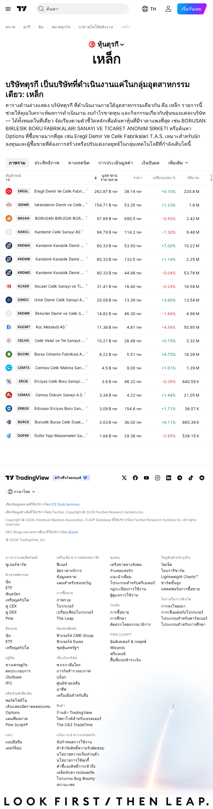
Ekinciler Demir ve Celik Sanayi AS (60, 313)
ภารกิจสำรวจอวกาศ (74, 670)
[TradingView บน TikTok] (191, 478)
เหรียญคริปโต (17, 600)
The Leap (65, 618)
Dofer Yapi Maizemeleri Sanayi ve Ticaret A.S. (59, 435)
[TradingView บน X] (124, 478)
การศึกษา (118, 618)
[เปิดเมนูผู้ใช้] (8, 8)
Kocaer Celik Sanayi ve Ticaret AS (60, 286)
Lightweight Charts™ (179, 576)
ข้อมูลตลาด (66, 576)
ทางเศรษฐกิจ (16, 664)
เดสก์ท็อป (13, 748)
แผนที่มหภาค (17, 718)
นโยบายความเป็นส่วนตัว (78, 754)
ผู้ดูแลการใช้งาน (124, 595)
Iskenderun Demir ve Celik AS (59, 204)
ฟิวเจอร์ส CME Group (75, 635)
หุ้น (8, 581)
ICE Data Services (65, 504)
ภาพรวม (64, 600)
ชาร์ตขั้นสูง (171, 582)
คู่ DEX (11, 612)
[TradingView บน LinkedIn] (169, 478)
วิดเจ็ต (166, 564)
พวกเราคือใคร (69, 664)
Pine (9, 618)
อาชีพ (61, 689)
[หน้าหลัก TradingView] (22, 9)
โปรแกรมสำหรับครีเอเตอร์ (132, 582)
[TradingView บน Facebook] (135, 478)
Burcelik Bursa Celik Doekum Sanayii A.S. (60, 422)
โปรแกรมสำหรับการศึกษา (183, 624)
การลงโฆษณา (173, 606)
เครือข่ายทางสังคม (126, 564)
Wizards (117, 647)
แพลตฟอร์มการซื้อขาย (180, 588)
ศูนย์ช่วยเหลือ (68, 683)
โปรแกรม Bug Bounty (76, 778)
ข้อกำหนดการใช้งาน (74, 741)
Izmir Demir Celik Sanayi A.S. (59, 299)
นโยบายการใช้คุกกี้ (73, 760)
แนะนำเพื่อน (120, 576)
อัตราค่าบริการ (69, 570)
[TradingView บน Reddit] (202, 478)
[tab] (17, 162)
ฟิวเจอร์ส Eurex (70, 641)
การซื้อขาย (119, 612)
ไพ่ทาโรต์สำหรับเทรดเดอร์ (79, 718)
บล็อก (61, 677)
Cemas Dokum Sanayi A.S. (59, 394)
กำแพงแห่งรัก (121, 570)
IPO (9, 683)
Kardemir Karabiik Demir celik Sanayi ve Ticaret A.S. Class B (60, 259)
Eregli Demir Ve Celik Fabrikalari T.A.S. (59, 191)
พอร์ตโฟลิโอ (16, 700)
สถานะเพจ (66, 784)
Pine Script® (17, 724)
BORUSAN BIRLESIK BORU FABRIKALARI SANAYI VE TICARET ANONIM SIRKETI (60, 218)
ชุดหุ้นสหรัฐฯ (68, 647)
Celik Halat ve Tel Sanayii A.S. (60, 340)
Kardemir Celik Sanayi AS (57, 231)
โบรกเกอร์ (65, 606)
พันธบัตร (13, 593)
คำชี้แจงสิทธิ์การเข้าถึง (76, 766)
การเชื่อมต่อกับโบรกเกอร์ (182, 612)
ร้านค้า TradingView (74, 712)
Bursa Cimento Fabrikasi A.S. (59, 354)
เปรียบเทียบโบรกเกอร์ (75, 612)
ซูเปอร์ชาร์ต (16, 564)
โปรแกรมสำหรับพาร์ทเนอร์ (184, 618)
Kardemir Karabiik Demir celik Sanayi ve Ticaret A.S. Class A (60, 245)
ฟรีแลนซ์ (118, 653)
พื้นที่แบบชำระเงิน (125, 659)
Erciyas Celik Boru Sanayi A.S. (59, 381)
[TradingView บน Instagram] (157, 478)
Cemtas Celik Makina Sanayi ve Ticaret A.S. (60, 367)
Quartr (73, 532)
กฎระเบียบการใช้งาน (128, 588)
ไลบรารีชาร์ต (172, 570)
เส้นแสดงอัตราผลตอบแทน (28, 706)
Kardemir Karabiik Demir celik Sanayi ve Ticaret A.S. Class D (60, 272)
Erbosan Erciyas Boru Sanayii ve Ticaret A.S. (59, 408)
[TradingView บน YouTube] (146, 478)
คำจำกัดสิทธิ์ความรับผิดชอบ (80, 748)
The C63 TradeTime (75, 724)
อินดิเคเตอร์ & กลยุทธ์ (128, 641)
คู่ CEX (11, 606)
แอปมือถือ (14, 741)
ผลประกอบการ (18, 670)
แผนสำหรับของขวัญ (74, 582)
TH (153, 9)
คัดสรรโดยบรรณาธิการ (130, 624)
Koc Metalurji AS (50, 327)
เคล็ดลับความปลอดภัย (75, 772)
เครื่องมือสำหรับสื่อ (72, 695)
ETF (9, 587)
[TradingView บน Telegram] (180, 478)
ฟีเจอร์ (62, 564)
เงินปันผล (14, 677)
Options (13, 712)
